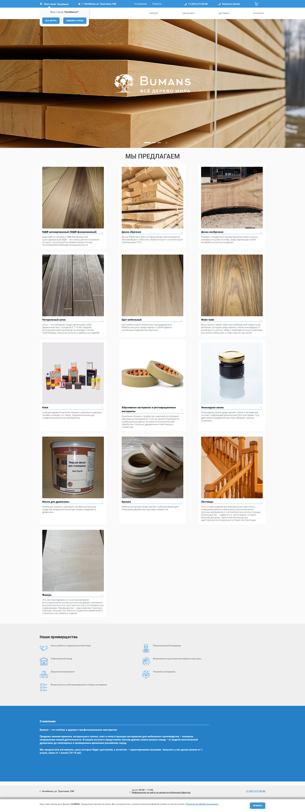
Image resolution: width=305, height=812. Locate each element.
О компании (140, 4)
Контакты (258, 13)
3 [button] (159, 142)
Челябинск (63, 4)
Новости (156, 4)
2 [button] (153, 142)
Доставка (224, 13)
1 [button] (146, 142)
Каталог (154, 13)
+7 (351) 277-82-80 (198, 4)
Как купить (188, 13)
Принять (257, 806)
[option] (152, 83)
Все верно (50, 21)
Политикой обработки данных (202, 804)
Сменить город (74, 21)
